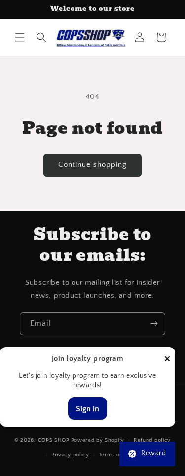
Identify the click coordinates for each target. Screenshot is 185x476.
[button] (20, 37)
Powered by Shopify (98, 440)
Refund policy (152, 440)
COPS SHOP (54, 440)
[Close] (167, 359)
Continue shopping (92, 164)
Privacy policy (70, 455)
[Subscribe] (154, 323)
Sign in (87, 408)
